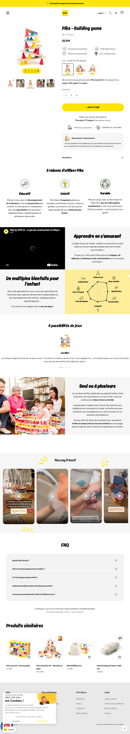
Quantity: (66, 89)
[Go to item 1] (10, 83)
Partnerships (81, 713)
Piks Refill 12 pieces (74, 665)
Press (78, 703)
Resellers (80, 699)
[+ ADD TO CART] (29, 657)
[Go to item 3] (30, 83)
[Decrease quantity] (65, 95)
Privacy (108, 713)
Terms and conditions (114, 703)
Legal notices (111, 699)
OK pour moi (42, 721)
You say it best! (65, 460)
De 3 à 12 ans (68, 34)
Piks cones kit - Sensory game (18, 665)
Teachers (80, 708)
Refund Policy (111, 708)
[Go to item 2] (20, 83)
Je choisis (16, 721)
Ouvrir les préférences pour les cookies (110, 724)
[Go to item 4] (41, 83)
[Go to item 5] (51, 83)
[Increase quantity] (76, 95)
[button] (9, 730)
